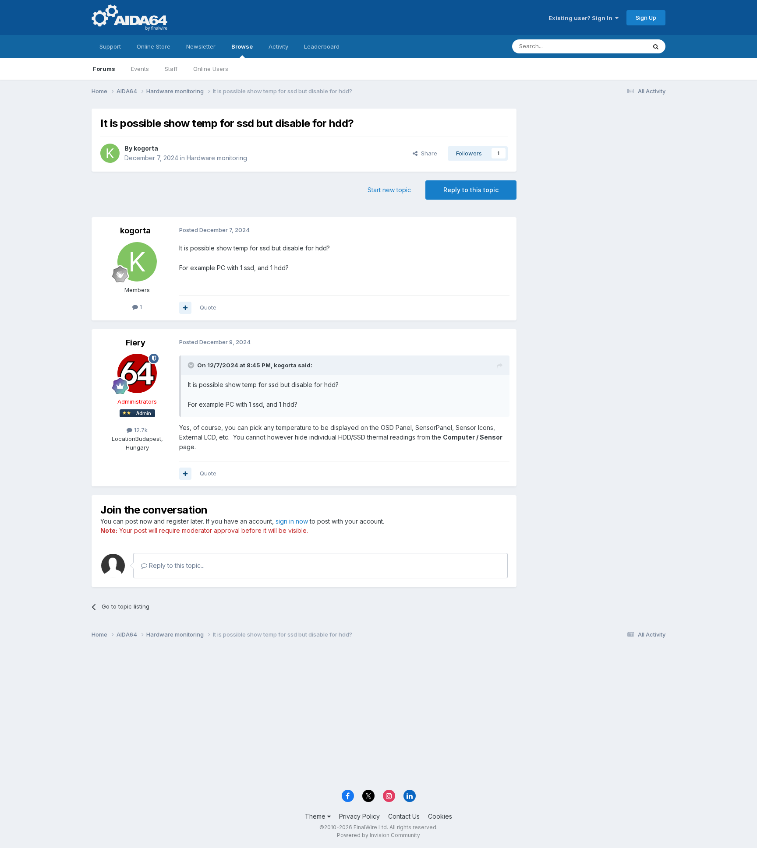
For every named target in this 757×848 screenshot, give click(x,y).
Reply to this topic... (176, 565)
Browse (242, 46)
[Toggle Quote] (192, 365)
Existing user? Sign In (581, 17)
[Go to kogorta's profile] (110, 153)
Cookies (440, 816)
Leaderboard (322, 46)
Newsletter (201, 46)
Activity (278, 46)
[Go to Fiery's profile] (137, 373)
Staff (171, 68)
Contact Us (404, 816)
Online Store (153, 46)
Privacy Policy (359, 816)
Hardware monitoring (217, 158)
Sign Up (646, 17)
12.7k (140, 429)
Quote (208, 307)
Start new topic (389, 190)
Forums (104, 68)
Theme (316, 816)
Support (110, 46)
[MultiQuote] (185, 308)
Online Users (210, 68)
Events (140, 68)
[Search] (655, 46)
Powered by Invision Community (378, 835)
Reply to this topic (471, 190)
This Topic (620, 46)
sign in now (292, 521)
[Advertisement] (595, 167)
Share (427, 153)
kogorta (146, 148)
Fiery (135, 342)
